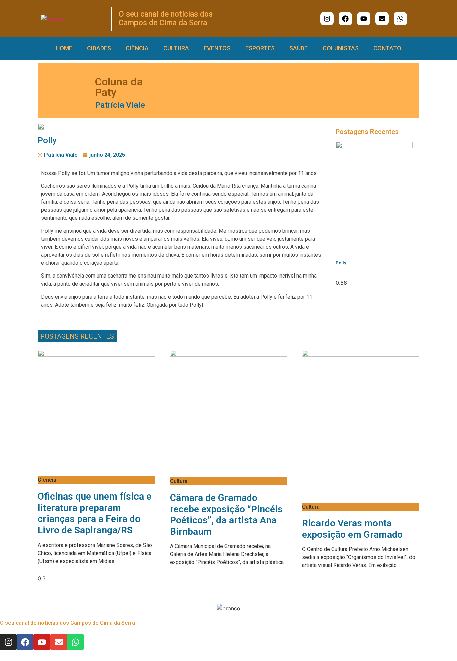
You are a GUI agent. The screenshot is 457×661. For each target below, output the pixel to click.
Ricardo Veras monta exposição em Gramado (352, 529)
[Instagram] (327, 18)
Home (64, 48)
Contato (387, 48)
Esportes (260, 48)
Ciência (137, 48)
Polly (341, 262)
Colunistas (341, 48)
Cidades (99, 48)
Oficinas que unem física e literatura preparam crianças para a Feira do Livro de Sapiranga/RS (94, 513)
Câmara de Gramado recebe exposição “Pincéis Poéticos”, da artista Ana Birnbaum (226, 514)
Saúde (298, 48)
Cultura (176, 48)
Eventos (217, 48)
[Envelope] (382, 18)
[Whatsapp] (400, 18)
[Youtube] (363, 18)
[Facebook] (345, 18)
